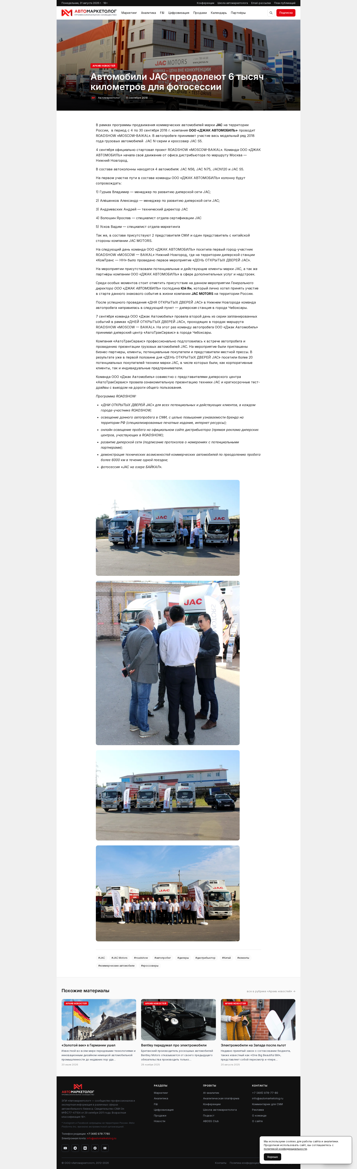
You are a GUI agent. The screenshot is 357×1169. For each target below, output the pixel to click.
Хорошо (272, 1156)
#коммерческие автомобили (116, 965)
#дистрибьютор (205, 957)
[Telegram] (75, 1148)
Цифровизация (178, 12)
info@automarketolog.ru (101, 1138)
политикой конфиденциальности (285, 1148)
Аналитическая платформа (221, 1098)
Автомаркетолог (109, 97)
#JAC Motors (119, 957)
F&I (162, 12)
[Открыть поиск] (271, 13)
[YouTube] (65, 1148)
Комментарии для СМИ (267, 1104)
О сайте (257, 1121)
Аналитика (148, 12)
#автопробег (163, 957)
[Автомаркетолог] (89, 13)
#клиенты (243, 957)
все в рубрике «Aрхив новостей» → (271, 991)
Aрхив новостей (104, 65)
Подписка (286, 12)
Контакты (220, 1162)
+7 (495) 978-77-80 (265, 1092)
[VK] (85, 1148)
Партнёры (238, 12)
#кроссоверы (149, 965)
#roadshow (141, 957)
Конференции (205, 3)
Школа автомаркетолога (233, 3)
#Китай (226, 957)
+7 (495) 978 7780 (98, 1133)
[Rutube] (105, 1148)
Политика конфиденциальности (249, 1162)
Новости (159, 1121)
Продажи (200, 12)
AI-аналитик (211, 1092)
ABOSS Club (211, 1121)
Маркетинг (129, 12)
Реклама (258, 1109)
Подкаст (208, 1115)
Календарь (219, 12)
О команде (259, 1115)
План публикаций (284, 3)
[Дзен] (95, 1148)
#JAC (101, 957)
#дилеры (183, 957)
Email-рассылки (261, 3)
